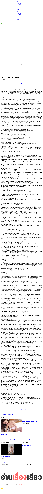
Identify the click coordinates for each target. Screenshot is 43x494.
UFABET (2, 488)
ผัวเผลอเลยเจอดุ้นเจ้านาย (27, 440)
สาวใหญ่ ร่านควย (4, 434)
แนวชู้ (18, 5)
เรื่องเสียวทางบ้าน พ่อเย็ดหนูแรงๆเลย (29, 421)
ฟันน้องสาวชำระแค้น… (6, 456)
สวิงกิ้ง (18, 9)
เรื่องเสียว (18, 11)
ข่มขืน (18, 8)
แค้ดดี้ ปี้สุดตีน (4, 462)
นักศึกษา (18, 7)
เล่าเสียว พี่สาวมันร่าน (26, 445)
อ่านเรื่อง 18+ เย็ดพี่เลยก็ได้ (27, 462)
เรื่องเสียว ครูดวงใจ (22, 409)
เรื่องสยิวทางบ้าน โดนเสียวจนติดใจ (8, 440)
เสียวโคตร (19, 3)
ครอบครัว (19, 4)
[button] (2, 79)
